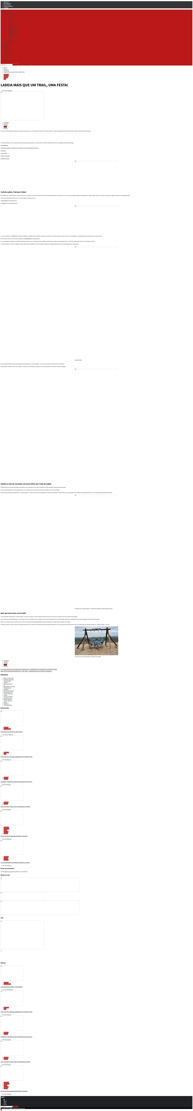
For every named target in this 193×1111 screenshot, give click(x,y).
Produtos (6, 48)
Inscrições (3, 150)
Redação (9, 90)
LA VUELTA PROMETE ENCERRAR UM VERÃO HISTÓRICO (15, 862)
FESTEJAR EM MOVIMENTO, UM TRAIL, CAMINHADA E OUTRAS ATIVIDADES (26, 671)
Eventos (6, 55)
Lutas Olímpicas (14, 34)
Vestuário (9, 54)
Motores (6, 779)
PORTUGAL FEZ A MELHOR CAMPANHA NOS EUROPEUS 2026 (16, 757)
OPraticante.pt (7, 10)
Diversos (9, 51)
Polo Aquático (7, 729)
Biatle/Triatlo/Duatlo (15, 15)
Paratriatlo (12, 18)
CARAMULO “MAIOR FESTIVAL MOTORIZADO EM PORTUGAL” (16, 782)
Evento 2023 (4, 153)
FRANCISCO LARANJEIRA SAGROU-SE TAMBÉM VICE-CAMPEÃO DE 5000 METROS (29, 669)
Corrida (5, 830)
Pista (11, 19)
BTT (11, 24)
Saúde (5, 45)
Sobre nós (6, 2)
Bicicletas (9, 23)
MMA (11, 35)
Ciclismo (12, 26)
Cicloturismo (13, 27)
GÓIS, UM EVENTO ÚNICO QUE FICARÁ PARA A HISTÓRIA (15, 806)
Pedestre (12, 40)
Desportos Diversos (12, 41)
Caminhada (6, 829)
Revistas (6, 57)
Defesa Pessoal (13, 32)
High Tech (9, 52)
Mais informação (5, 158)
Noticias (6, 12)
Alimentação (7, 43)
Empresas (6, 59)
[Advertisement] (46, 137)
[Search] (1, 63)
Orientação (10, 37)
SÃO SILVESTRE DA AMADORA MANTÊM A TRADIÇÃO (14, 836)
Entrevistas (7, 46)
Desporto (6, 76)
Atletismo (9, 13)
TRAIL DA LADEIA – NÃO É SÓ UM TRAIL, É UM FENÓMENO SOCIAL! (20, 148)
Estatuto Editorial (8, 6)
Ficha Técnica (7, 4)
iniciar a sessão (8, 871)
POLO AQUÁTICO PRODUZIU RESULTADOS (12, 732)
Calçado (9, 49)
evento (7, 156)
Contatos (6, 7)
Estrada (12, 16)
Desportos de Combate (13, 30)
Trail (11, 21)
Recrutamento (7, 3)
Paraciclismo (13, 29)
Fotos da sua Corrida (9, 60)
